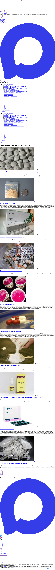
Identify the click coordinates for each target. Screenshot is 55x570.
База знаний (6, 104)
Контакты (4, 111)
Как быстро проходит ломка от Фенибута (12, 237)
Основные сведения (6, 110)
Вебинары (4, 100)
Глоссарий (6, 105)
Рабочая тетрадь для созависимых (10, 96)
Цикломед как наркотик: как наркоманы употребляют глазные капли (20, 397)
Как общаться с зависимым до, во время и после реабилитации (15, 91)
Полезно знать (4, 103)
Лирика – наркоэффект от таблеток (10, 331)
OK (48, 568)
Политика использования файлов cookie (9, 562)
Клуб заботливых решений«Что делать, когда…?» (13, 92)
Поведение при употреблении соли (10, 365)
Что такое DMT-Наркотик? (8, 203)
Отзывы (5, 109)
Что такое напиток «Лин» (7, 304)
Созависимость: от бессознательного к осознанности (14, 97)
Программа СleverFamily (8, 94)
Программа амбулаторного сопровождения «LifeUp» (14, 93)
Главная (1, 142)
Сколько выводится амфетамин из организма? (13, 463)
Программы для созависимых (7, 84)
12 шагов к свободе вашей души (10, 87)
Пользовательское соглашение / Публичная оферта (11, 559)
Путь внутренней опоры (8, 95)
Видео (5, 107)
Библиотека (6, 108)
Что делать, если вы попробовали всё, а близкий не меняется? (15, 127)
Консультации (4, 102)
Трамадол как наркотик (7, 429)
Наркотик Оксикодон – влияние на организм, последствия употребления (21, 171)
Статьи (5, 106)
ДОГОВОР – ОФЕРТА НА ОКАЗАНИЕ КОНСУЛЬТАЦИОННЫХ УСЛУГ (16, 560)
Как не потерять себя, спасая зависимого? (12, 90)
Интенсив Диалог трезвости (9, 89)
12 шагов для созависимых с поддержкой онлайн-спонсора (15, 86)
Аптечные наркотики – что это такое (11, 271)
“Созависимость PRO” (8, 85)
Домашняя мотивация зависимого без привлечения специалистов (16, 88)
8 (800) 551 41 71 (3, 81)
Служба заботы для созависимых (8, 101)
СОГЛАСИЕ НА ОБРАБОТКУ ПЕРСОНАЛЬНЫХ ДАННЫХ (13, 561)
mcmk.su (5, 566)
